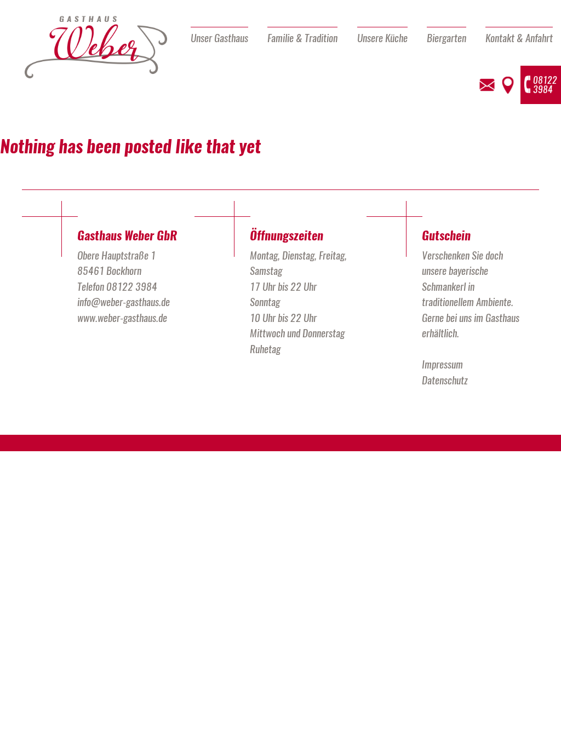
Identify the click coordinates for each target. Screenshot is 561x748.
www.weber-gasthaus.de (122, 317)
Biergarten (446, 38)
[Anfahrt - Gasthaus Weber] (507, 85)
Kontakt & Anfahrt (519, 38)
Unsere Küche (382, 38)
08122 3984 (131, 286)
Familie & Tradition (302, 38)
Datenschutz (445, 380)
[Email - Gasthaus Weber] (487, 85)
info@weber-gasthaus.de (123, 302)
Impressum (442, 364)
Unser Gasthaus (219, 38)
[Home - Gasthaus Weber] (96, 47)
